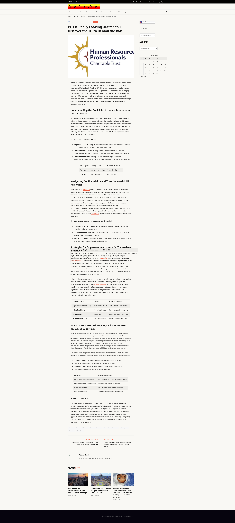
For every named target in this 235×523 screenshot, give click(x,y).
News (112, 12)
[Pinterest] (61, 101)
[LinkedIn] (61, 97)
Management (124, 428)
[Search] (166, 12)
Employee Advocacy (82, 428)
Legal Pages (161, 2)
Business (72, 12)
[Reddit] (61, 120)
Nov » (145, 76)
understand (95, 213)
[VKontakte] (61, 125)
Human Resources (113, 428)
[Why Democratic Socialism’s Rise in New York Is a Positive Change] (78, 479)
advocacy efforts (100, 284)
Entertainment (101, 12)
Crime (80, 12)
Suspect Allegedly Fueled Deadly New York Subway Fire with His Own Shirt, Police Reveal (117, 444)
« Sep (141, 76)
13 (141, 67)
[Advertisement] (121, 6)
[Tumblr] (61, 115)
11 (161, 64)
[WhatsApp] (61, 134)
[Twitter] (61, 92)
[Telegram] (61, 129)
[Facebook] (61, 87)
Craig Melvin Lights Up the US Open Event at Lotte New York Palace (101, 490)
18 (161, 67)
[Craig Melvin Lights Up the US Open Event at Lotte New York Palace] (101, 479)
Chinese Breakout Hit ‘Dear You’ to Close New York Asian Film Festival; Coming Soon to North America (122, 492)
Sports (127, 12)
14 (145, 67)
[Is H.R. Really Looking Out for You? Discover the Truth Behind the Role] (101, 56)
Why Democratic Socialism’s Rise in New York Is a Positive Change (77, 490)
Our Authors (143, 2)
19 (165, 67)
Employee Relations (95, 428)
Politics (119, 12)
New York (71, 431)
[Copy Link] (61, 111)
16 (153, 67)
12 (165, 64)
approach (86, 189)
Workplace (80, 431)
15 (149, 67)
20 (141, 70)
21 (145, 70)
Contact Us (152, 2)
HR (104, 428)
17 (157, 67)
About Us (135, 2)
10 (157, 64)
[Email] (61, 106)
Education (89, 12)
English (145, 22)
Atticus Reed (77, 22)
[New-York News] (84, 6)
